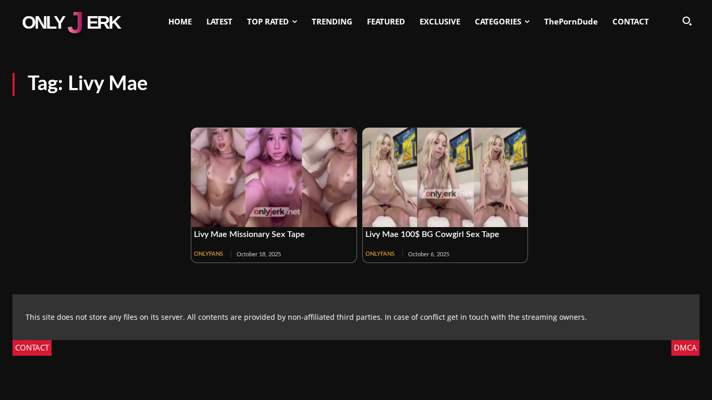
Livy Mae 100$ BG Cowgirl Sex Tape (432, 234)
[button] (686, 20)
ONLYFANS (208, 254)
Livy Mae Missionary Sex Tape (249, 234)
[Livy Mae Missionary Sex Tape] (274, 177)
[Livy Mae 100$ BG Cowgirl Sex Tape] (445, 177)
